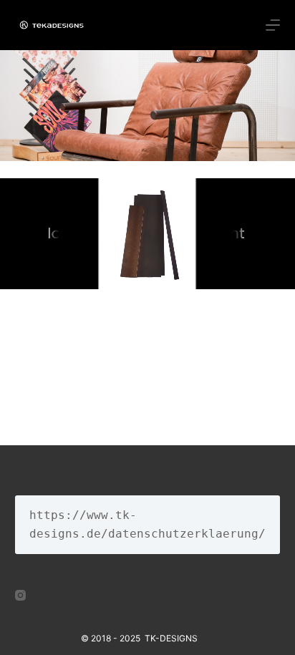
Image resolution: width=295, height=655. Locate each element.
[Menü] (273, 25)
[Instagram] (20, 595)
